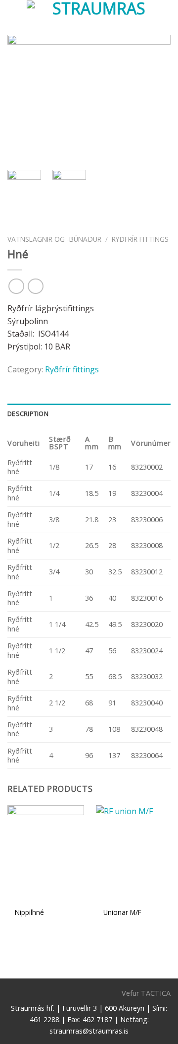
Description (27, 413)
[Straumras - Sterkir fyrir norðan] (95, 17)
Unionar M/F (122, 912)
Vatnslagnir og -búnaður (54, 239)
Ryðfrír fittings (140, 239)
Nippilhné (29, 912)
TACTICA (156, 993)
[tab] (89, 413)
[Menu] (13, 17)
